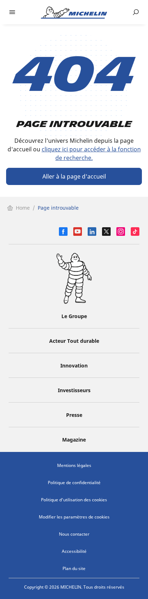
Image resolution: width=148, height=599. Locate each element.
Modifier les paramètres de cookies (74, 517)
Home (23, 207)
